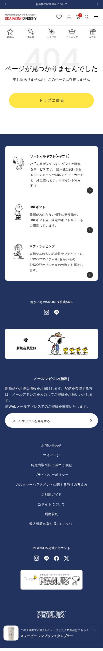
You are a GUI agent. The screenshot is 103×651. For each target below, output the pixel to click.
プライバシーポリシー (51, 474)
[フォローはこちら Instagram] (47, 312)
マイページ (51, 455)
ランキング (72, 37)
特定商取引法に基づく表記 (51, 465)
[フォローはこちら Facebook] (57, 558)
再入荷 (31, 37)
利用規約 (51, 514)
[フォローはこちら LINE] (57, 312)
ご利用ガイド (51, 494)
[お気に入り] (59, 17)
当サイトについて (51, 504)
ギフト (92, 37)
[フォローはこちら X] (67, 558)
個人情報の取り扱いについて (51, 523)
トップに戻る (51, 100)
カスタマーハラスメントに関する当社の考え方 (52, 484)
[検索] (87, 17)
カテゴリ (51, 37)
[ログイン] (69, 17)
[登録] (91, 422)
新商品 (10, 37)
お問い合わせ (51, 445)
